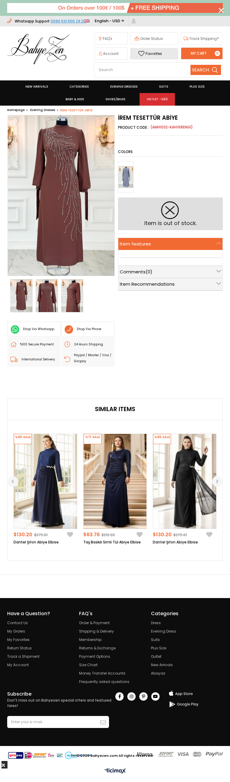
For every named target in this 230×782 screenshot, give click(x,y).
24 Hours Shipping (88, 344)
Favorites (154, 53)
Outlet (156, 656)
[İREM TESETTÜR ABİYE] (126, 177)
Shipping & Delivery (96, 631)
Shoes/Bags (115, 99)
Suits (155, 639)
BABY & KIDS (75, 99)
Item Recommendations (147, 284)
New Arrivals (162, 664)
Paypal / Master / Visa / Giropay (92, 358)
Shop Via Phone (89, 329)
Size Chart (88, 664)
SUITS (163, 86)
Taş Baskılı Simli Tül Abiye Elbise (112, 542)
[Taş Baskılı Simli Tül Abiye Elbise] (115, 481)
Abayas (158, 673)
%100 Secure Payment (37, 344)
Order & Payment (94, 622)
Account (110, 53)
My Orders (16, 631)
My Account (18, 664)
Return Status (19, 648)
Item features (135, 244)
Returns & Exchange (97, 648)
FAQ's (107, 38)
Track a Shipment (23, 656)
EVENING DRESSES (124, 86)
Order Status (151, 38)
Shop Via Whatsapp (38, 329)
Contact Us (17, 622)
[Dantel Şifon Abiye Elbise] (45, 481)
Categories (79, 86)
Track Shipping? (203, 38)
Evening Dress (163, 631)
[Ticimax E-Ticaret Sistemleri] (115, 771)
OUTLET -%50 (157, 99)
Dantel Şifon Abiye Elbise (36, 542)
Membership (90, 639)
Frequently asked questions (104, 681)
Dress (156, 622)
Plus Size (158, 648)
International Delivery (38, 359)
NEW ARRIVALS (36, 86)
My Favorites (18, 639)
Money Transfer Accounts (102, 673)
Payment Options (94, 656)
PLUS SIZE (197, 86)
